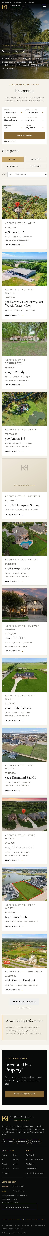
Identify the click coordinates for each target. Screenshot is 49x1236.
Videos (16, 1169)
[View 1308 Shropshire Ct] (24, 539)
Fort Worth (30, 1155)
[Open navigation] (44, 7)
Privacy (4, 1228)
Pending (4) (12, 166)
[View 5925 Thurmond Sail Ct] (24, 745)
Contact (5, 1173)
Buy (15, 1155)
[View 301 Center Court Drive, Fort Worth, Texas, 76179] (24, 269)
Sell (3, 1159)
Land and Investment (34, 1173)
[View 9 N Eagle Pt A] (24, 202)
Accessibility (19, 1228)
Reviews (5, 1169)
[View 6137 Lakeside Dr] (24, 884)
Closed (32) (36, 166)
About (4, 1164)
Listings (16, 1159)
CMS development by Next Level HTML (14, 1233)
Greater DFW (31, 1169)
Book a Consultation (17, 1207)
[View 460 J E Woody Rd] (24, 339)
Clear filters (10, 141)
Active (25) (36, 159)
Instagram (8, 1141)
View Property (12, 245)
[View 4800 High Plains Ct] (24, 675)
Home (4, 1155)
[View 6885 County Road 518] (24, 951)
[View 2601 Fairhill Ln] (24, 605)
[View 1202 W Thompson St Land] (24, 475)
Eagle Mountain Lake (34, 1159)
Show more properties (24, 1002)
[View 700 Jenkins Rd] (24, 409)
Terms (11, 1228)
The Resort (30, 1164)
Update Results (24, 135)
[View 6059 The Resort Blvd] (24, 814)
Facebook (22, 1141)
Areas (15, 1164)
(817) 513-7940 (18, 1191)
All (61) (12, 159)
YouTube (36, 1141)
